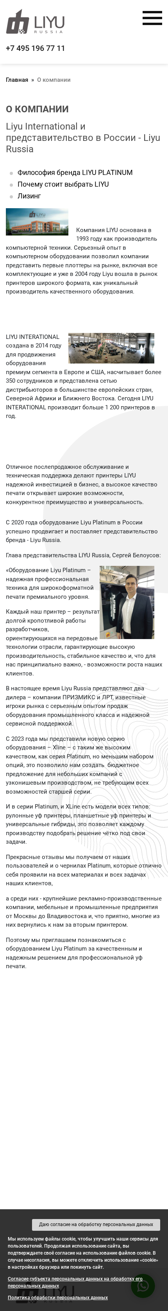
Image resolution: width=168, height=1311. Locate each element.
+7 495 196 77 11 (35, 48)
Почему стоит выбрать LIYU (63, 184)
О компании (54, 79)
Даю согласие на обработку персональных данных (96, 1224)
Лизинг (29, 196)
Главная (17, 79)
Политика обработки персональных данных (58, 1297)
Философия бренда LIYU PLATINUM (75, 172)
